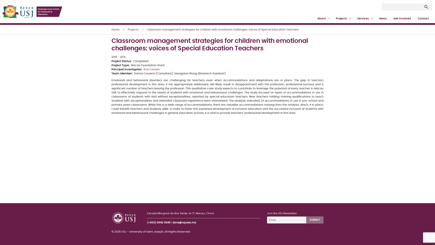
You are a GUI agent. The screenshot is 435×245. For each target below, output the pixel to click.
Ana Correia (151, 69)
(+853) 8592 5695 (159, 222)
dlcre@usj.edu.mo (184, 222)
